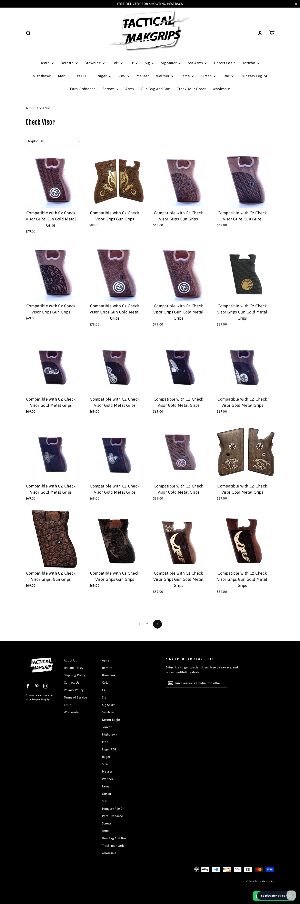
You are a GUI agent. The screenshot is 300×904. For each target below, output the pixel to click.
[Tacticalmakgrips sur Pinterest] (36, 685)
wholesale (221, 89)
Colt (115, 63)
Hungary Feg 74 (254, 76)
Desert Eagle (225, 63)
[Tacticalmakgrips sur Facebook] (28, 685)
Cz (132, 63)
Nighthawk (42, 76)
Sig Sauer (169, 63)
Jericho (249, 63)
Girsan (207, 76)
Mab (61, 76)
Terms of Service (75, 697)
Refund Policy (73, 667)
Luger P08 (81, 76)
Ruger (102, 76)
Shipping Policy (75, 675)
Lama (185, 76)
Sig (148, 63)
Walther (163, 76)
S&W (122, 76)
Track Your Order (191, 89)
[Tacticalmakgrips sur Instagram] (45, 685)
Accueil (30, 108)
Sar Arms (196, 63)
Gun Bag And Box (155, 89)
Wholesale (71, 712)
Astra (46, 63)
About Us (70, 660)
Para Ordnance (83, 89)
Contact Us (71, 682)
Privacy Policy (74, 690)
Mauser (143, 76)
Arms (129, 89)
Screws (109, 89)
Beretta (67, 63)
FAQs (67, 704)
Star (226, 76)
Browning (93, 63)
